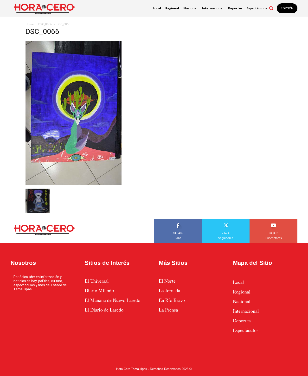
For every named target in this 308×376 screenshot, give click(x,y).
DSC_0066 (45, 24)
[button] (271, 8)
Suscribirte (273, 220)
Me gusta (178, 220)
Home (30, 24)
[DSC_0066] (74, 184)
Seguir (225, 220)
